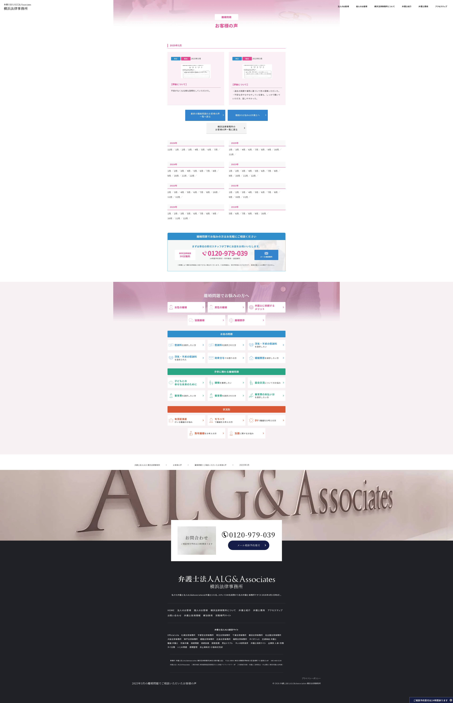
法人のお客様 (184, 610)
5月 (203, 149)
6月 (209, 149)
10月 (276, 149)
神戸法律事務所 (191, 639)
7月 (216, 149)
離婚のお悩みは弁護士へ (247, 115)
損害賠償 (216, 643)
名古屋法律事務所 (273, 635)
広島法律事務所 (224, 639)
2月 (183, 149)
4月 (196, 149)
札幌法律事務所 (188, 635)
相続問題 (195, 643)
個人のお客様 (201, 610)
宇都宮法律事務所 (206, 635)
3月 (190, 149)
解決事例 (208, 615)
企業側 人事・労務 (276, 643)
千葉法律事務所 (240, 635)
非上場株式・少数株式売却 (211, 647)
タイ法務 (171, 647)
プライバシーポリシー (311, 678)
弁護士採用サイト (258, 643)
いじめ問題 (182, 647)
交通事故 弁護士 (269, 639)
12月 (170, 149)
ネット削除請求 (241, 643)
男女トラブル (227, 643)
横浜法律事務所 (256, 635)
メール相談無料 (266, 257)
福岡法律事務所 (240, 639)
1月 (177, 149)
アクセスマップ (275, 610)
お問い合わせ (174, 615)
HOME (171, 610)
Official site (173, 635)
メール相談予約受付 (248, 545)
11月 (231, 154)
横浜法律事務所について (223, 610)
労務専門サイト (223, 615)
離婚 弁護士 (173, 643)
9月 (269, 149)
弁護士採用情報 (192, 615)
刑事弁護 (184, 643)
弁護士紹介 (245, 610)
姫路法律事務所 (207, 639)
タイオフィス (254, 639)
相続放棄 (205, 643)
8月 (263, 149)
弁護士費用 (259, 610)
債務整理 (193, 647)
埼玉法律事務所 (223, 635)
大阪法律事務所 (175, 639)
